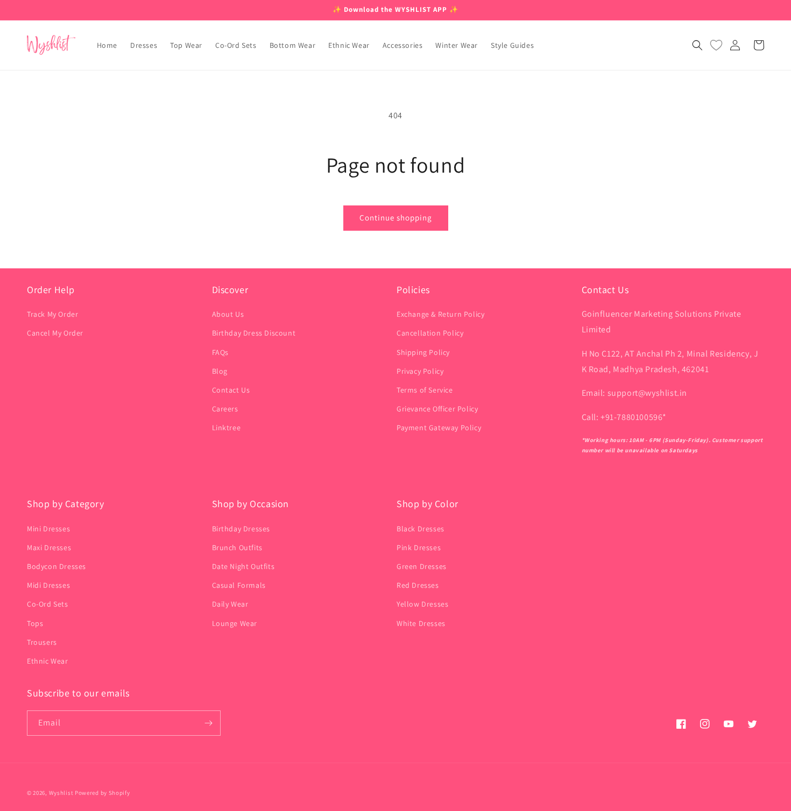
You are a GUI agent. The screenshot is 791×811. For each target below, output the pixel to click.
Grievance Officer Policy (437, 409)
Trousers (42, 642)
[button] (697, 45)
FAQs (220, 352)
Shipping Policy (423, 352)
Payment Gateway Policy (439, 427)
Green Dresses (422, 566)
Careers (225, 409)
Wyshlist (61, 792)
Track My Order (52, 314)
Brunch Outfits (237, 547)
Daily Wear (230, 604)
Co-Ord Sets (47, 604)
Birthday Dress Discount (254, 333)
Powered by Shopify (102, 792)
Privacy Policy (420, 371)
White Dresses (421, 623)
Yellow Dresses (422, 604)
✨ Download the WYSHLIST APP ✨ (395, 9)
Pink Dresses (419, 547)
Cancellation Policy (430, 333)
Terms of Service (425, 390)
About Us (228, 314)
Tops (35, 623)
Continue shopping (395, 217)
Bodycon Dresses (56, 566)
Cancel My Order (55, 333)
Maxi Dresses (49, 547)
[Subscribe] (208, 723)
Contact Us (231, 390)
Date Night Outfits (243, 566)
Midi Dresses (48, 585)
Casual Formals (239, 585)
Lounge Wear (235, 623)
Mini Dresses (48, 528)
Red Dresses (418, 585)
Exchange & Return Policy (440, 314)
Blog (220, 371)
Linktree (226, 427)
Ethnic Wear (47, 661)
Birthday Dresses (241, 528)
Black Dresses (420, 528)
